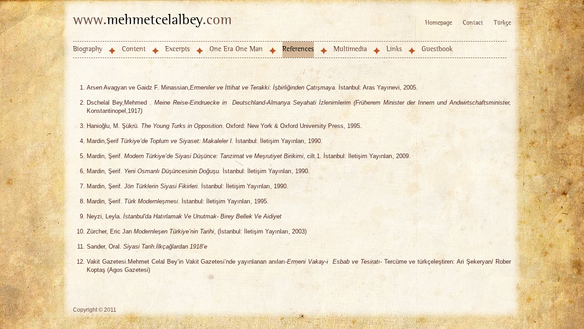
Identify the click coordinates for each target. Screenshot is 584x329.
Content (134, 49)
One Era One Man (236, 49)
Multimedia (350, 49)
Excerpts (177, 49)
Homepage (438, 23)
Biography (87, 49)
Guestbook (437, 49)
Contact (473, 23)
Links (394, 49)
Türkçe (502, 23)
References (298, 49)
